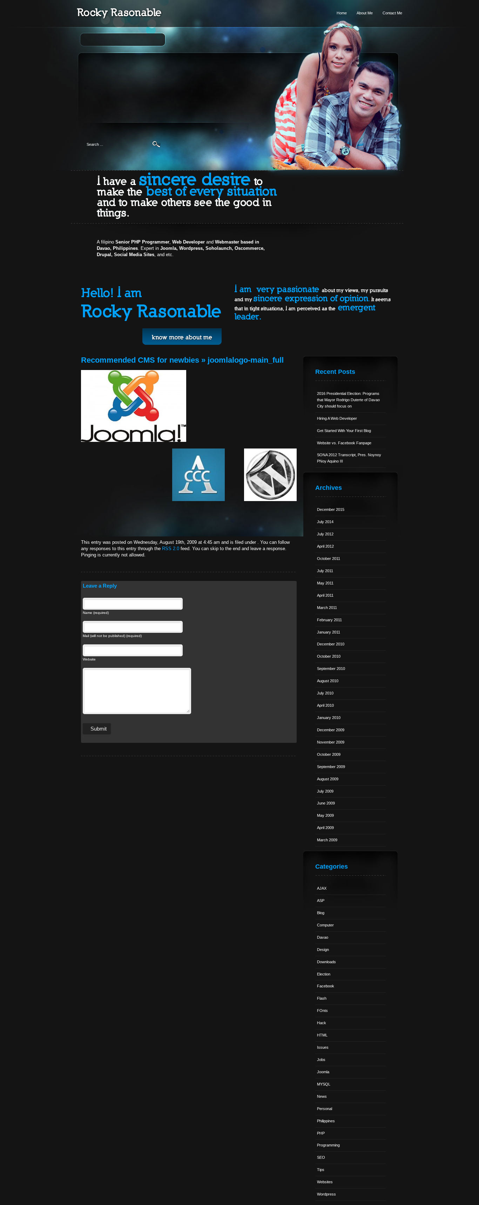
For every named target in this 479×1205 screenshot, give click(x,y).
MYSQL (323, 1084)
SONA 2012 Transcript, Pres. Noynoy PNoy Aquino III (349, 458)
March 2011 (327, 607)
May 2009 (325, 815)
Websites (325, 1182)
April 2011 (325, 595)
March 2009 (327, 840)
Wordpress (326, 1194)
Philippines (326, 1121)
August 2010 (327, 681)
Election (323, 974)
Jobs (321, 1059)
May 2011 (325, 583)
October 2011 (328, 558)
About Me (365, 13)
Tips (320, 1170)
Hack (321, 1023)
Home (342, 13)
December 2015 (330, 509)
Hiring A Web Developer (337, 418)
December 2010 (330, 644)
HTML (322, 1035)
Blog (320, 913)
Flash (321, 998)
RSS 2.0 (170, 548)
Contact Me (392, 13)
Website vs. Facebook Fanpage (344, 443)
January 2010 (328, 718)
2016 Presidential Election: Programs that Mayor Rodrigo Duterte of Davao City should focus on (348, 399)
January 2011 (328, 632)
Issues (323, 1047)
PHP (321, 1133)
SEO (321, 1157)
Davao (322, 937)
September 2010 (331, 668)
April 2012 (325, 546)
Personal (324, 1109)
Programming (328, 1145)
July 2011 (325, 571)
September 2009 (331, 767)
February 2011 (329, 620)
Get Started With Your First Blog (344, 431)
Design (323, 949)
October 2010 (328, 656)
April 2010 (325, 705)
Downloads (326, 962)
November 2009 (330, 742)
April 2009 (325, 828)
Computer (325, 925)
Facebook (325, 986)
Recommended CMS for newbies (140, 360)
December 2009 (330, 730)
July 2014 (325, 522)
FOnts (322, 1010)
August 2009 (327, 779)
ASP (320, 900)
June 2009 (326, 803)
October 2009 (328, 754)
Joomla (323, 1072)
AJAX (321, 888)
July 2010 (325, 693)
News (322, 1096)
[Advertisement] (239, 79)
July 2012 (325, 534)
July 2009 (325, 791)
